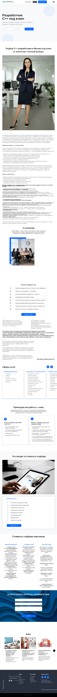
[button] (42, 2)
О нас (20, 676)
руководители (33, 676)
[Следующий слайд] (54, 651)
